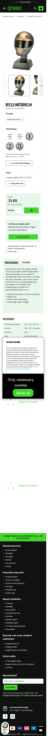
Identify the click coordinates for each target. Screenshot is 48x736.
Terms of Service (31, 695)
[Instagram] (12, 716)
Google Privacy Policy (11, 695)
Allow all (23, 392)
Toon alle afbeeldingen (20, 163)
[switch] (5, 732)
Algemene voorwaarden (32, 734)
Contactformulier (18, 707)
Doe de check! (23, 237)
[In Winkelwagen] (31, 210)
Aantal (11, 210)
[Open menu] (4, 8)
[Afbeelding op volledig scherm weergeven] (23, 51)
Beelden (21, 16)
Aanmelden (10, 687)
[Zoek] (35, 8)
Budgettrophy (8, 16)
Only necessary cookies (21, 382)
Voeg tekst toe (16, 183)
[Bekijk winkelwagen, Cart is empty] (40, 8)
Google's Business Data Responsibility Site (22, 368)
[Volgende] (41, 85)
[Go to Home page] (14, 8)
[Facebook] (5, 716)
